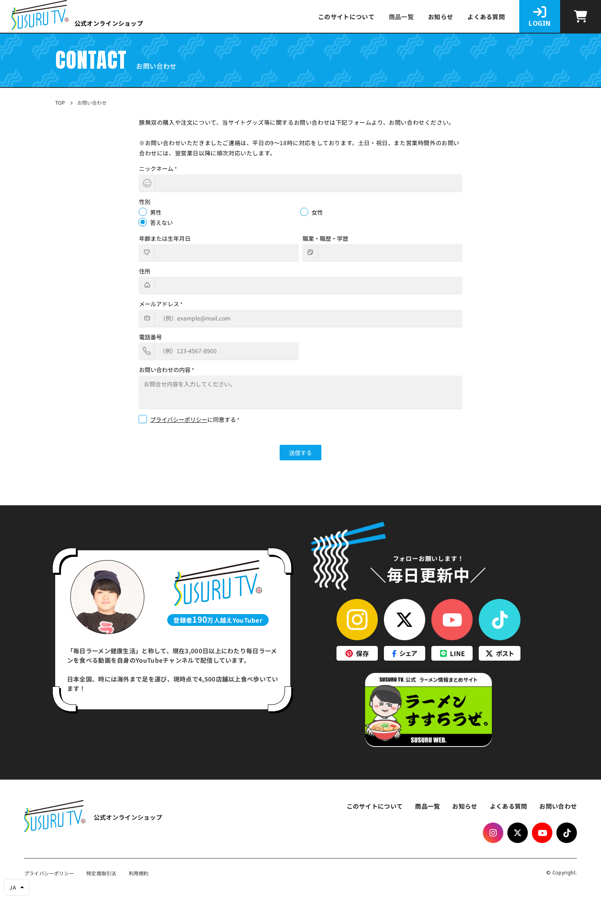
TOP (60, 102)
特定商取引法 (101, 873)
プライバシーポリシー (178, 419)
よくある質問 (486, 17)
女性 (317, 212)
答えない (161, 222)
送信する (300, 452)
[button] (16, 887)
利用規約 (139, 873)
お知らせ (440, 17)
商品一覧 (427, 806)
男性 (155, 212)
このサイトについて (346, 17)
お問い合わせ (558, 806)
